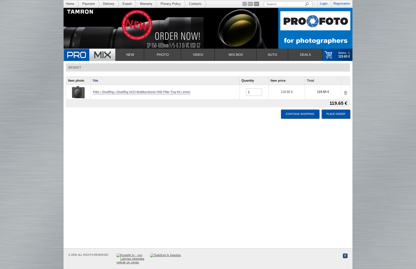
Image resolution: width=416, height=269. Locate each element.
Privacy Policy (171, 4)
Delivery (108, 4)
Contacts (195, 4)
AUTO (272, 55)
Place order (335, 113)
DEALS (305, 55)
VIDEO (198, 55)
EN (256, 3)
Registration (341, 3)
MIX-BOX (236, 55)
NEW (130, 55)
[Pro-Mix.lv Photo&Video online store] (89, 55)
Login (323, 3)
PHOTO (163, 55)
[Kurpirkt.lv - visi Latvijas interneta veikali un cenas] (133, 258)
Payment (88, 4)
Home (70, 4)
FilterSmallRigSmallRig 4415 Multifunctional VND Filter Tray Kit (141, 92)
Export (127, 4)
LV (244, 3)
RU (250, 3)
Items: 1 (344, 54)
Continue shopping (300, 113)
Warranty (146, 4)
